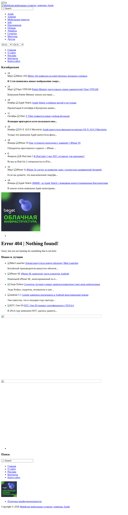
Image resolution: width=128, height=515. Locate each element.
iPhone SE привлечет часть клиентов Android (45, 273)
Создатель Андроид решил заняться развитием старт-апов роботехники (62, 284)
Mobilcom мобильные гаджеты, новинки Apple (45, 506)
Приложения (14, 25)
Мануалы (12, 36)
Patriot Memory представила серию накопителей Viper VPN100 (65, 89)
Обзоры (11, 28)
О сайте (11, 52)
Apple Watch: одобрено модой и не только (54, 102)
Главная (11, 50)
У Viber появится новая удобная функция (47, 116)
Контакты (12, 58)
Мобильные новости (18, 19)
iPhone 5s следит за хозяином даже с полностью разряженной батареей (64, 169)
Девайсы (12, 30)
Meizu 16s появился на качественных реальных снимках (57, 76)
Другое (11, 39)
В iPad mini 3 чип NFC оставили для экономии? (59, 156)
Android (11, 16)
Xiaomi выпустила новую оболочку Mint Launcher (51, 263)
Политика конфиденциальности (24, 501)
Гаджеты (12, 33)
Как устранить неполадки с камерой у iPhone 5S (55, 143)
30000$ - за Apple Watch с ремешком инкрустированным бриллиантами (70, 183)
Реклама (11, 55)
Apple (10, 14)
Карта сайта (13, 61)
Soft (9, 22)
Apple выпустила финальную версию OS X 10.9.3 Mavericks (75, 129)
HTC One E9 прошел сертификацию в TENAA (49, 305)
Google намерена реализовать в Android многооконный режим (55, 295)
